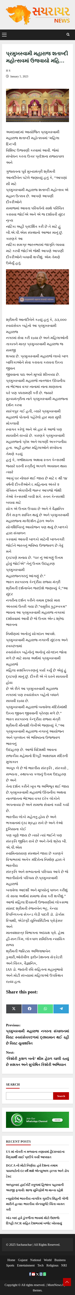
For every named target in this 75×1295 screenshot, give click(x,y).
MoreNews (54, 1285)
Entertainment (26, 1265)
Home (11, 1260)
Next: (37, 1058)
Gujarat (22, 1260)
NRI (64, 1265)
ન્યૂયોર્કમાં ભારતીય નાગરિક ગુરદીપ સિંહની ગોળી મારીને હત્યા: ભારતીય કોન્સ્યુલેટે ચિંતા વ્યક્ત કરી (37, 1204)
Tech (40, 1265)
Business (60, 1260)
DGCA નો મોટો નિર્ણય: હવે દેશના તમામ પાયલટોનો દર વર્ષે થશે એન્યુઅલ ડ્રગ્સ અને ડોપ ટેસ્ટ (37, 1171)
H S (8, 70)
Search (13, 1084)
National (35, 1260)
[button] (4, 34)
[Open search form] (68, 34)
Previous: (37, 1034)
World (48, 1260)
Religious (52, 1265)
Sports (10, 1265)
